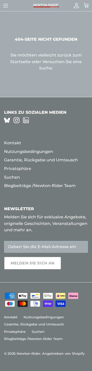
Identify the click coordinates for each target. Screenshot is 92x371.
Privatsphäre (17, 168)
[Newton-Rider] (46, 5)
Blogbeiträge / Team (40, 185)
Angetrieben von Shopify (63, 353)
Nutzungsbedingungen (28, 151)
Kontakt (12, 142)
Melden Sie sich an (32, 263)
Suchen (12, 177)
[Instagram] (16, 120)
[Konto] (75, 5)
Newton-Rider (28, 353)
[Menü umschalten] (5, 5)
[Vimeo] (7, 120)
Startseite (20, 61)
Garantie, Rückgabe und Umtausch (41, 160)
